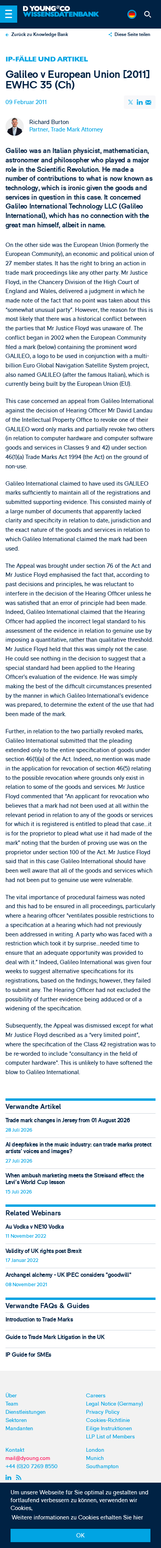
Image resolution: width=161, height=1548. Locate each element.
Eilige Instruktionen (109, 1428)
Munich (95, 1458)
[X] (131, 102)
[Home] (61, 8)
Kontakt (14, 1450)
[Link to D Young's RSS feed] (19, 1477)
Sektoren (16, 1420)
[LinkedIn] (139, 102)
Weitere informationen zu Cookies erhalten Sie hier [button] (77, 1517)
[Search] (148, 14)
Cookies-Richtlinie (108, 1420)
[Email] (148, 102)
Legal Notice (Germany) (114, 1403)
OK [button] (80, 1535)
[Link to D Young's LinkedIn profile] (9, 1477)
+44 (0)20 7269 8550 (31, 1466)
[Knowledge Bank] (61, 17)
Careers (96, 1395)
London (95, 1450)
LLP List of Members (110, 1436)
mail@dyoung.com (27, 1458)
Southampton (102, 1466)
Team (11, 1403)
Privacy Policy (103, 1412)
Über (11, 1395)
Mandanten (19, 1428)
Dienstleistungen (25, 1412)
